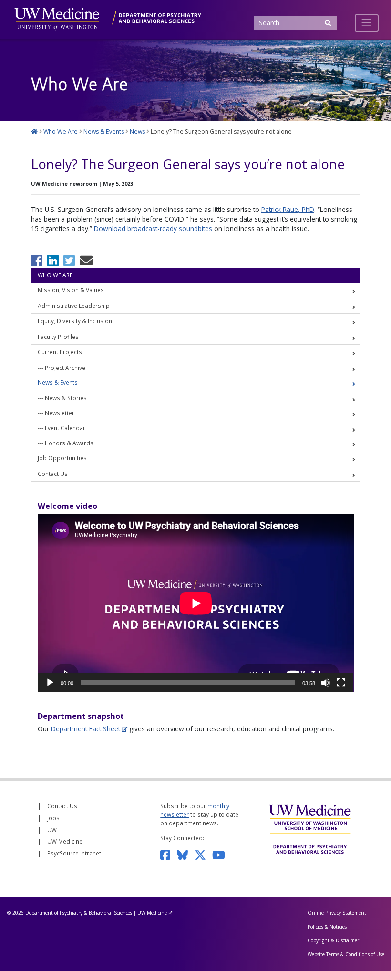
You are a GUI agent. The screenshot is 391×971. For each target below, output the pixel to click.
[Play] (50, 682)
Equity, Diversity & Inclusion (75, 321)
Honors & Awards (69, 443)
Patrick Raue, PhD (287, 209)
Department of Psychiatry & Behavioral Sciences (78, 912)
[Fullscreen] (341, 682)
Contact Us (53, 473)
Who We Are (55, 275)
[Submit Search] (327, 23)
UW (52, 830)
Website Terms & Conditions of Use (346, 954)
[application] (196, 603)
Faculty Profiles (58, 336)
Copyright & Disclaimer (333, 940)
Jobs (53, 818)
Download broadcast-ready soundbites (153, 228)
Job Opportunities (62, 458)
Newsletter (59, 413)
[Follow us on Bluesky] (186, 854)
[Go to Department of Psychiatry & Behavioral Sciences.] (34, 131)
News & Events (58, 382)
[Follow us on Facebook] (168, 854)
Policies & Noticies (327, 926)
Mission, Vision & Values (71, 290)
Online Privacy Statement (337, 912)
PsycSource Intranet (74, 853)
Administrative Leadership (74, 305)
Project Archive (65, 367)
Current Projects (60, 352)
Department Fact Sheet (85, 728)
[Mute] (325, 682)
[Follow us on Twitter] (203, 854)
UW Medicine (64, 841)
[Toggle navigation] (367, 23)
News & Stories (66, 397)
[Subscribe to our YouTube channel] (221, 854)
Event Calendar (65, 428)
